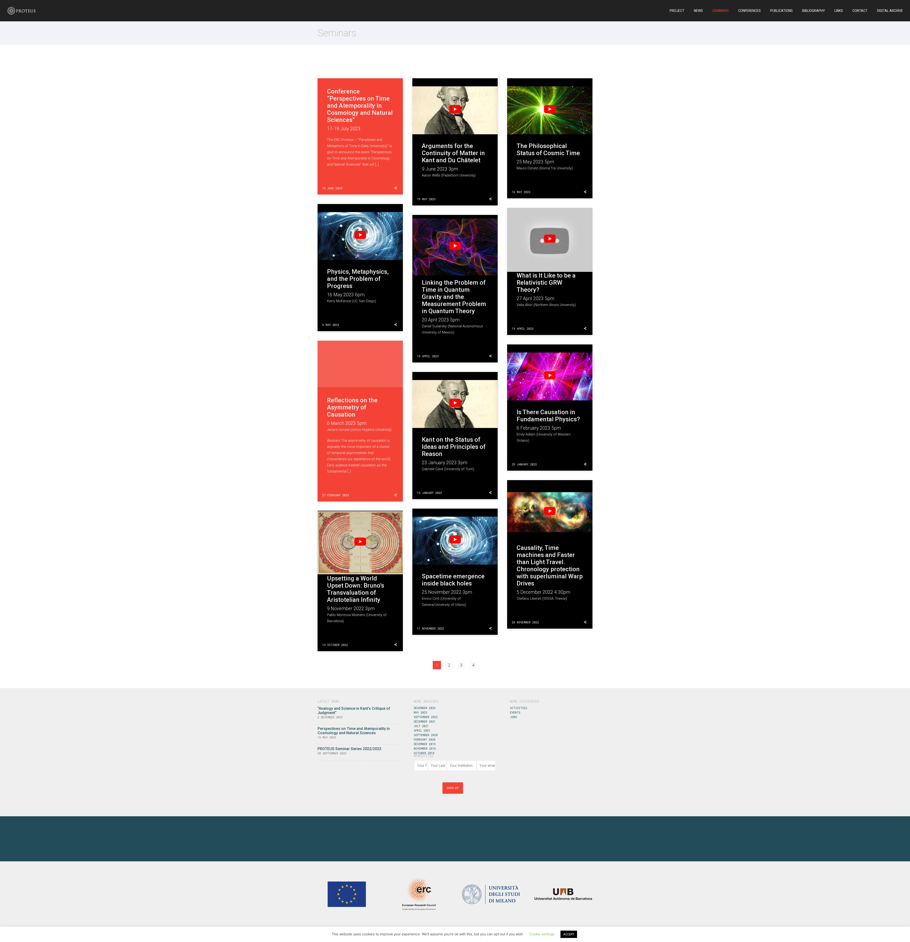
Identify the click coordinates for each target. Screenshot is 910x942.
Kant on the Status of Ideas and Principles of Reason (454, 446)
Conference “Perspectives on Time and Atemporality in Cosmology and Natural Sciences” (360, 105)
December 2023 (425, 708)
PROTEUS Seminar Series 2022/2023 (349, 749)
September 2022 (426, 717)
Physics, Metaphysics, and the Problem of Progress (358, 278)
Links (838, 11)
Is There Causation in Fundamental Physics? (548, 415)
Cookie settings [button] (542, 934)
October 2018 (424, 753)
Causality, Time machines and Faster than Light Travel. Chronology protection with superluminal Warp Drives (550, 565)
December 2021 (425, 721)
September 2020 (426, 735)
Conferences (749, 11)
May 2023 (420, 712)
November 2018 (425, 748)
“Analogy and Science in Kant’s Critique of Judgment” (354, 710)
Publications (781, 11)
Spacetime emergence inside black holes (453, 580)
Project (677, 11)
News (698, 11)
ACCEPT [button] (568, 934)
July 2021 (421, 726)
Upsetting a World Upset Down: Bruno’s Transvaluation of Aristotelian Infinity (355, 589)
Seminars (720, 11)
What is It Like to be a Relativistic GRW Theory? (546, 282)
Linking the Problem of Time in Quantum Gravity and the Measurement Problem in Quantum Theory (454, 297)
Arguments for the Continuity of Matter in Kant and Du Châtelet (453, 153)
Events (515, 712)
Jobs (513, 717)
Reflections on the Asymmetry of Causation (352, 407)
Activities (518, 708)
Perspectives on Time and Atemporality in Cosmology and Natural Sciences (354, 730)
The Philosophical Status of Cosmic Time (548, 149)
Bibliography (813, 11)
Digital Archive (890, 11)
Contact (860, 11)
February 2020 (424, 739)
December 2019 (425, 744)
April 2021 (422, 730)
